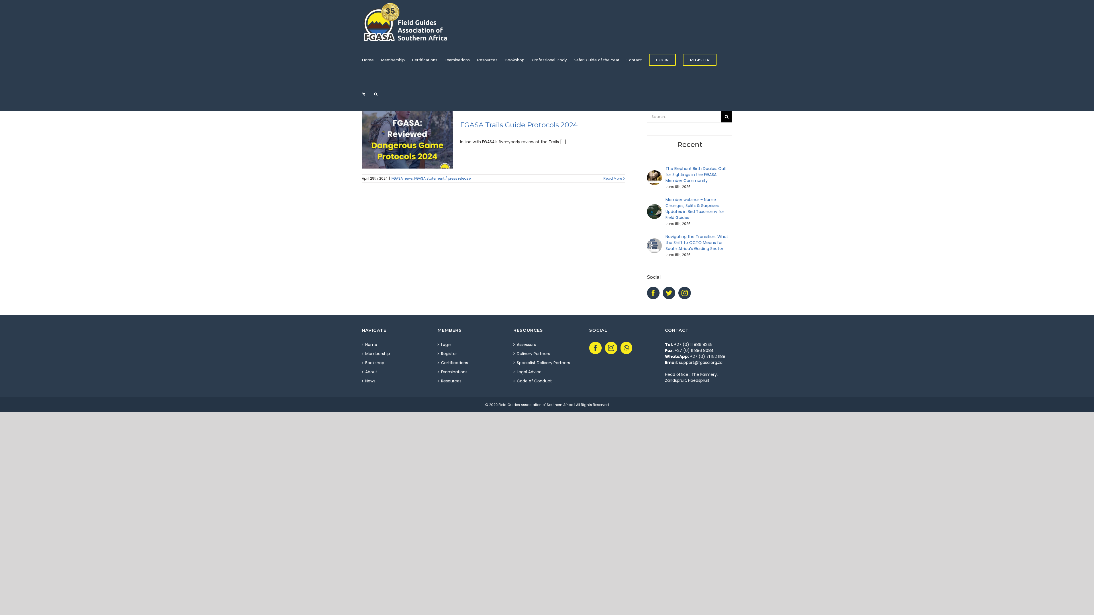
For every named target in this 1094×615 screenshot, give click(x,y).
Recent (689, 144)
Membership (377, 353)
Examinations (454, 372)
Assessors (526, 344)
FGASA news (402, 178)
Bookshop (374, 363)
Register (449, 353)
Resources (451, 381)
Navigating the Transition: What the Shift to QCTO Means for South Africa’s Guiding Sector (697, 242)
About (371, 372)
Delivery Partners (533, 353)
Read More (612, 178)
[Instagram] (684, 293)
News (370, 381)
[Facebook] (653, 293)
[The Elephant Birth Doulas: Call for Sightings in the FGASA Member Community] (654, 173)
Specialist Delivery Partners (543, 363)
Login (446, 344)
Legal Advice (529, 372)
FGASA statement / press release (442, 178)
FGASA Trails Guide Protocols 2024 (519, 125)
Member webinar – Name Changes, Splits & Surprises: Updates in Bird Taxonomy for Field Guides (695, 208)
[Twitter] (669, 293)
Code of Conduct (534, 381)
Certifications (454, 363)
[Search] (375, 94)
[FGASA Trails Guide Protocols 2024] (407, 140)
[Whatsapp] (626, 348)
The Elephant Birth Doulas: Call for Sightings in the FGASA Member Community (696, 174)
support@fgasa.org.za (700, 362)
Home (371, 344)
